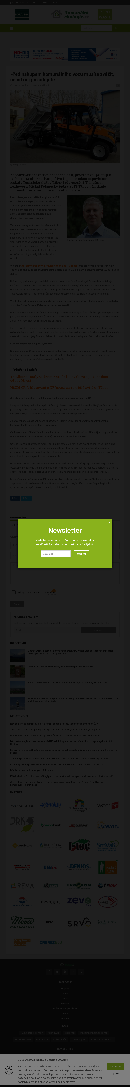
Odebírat (81, 554)
